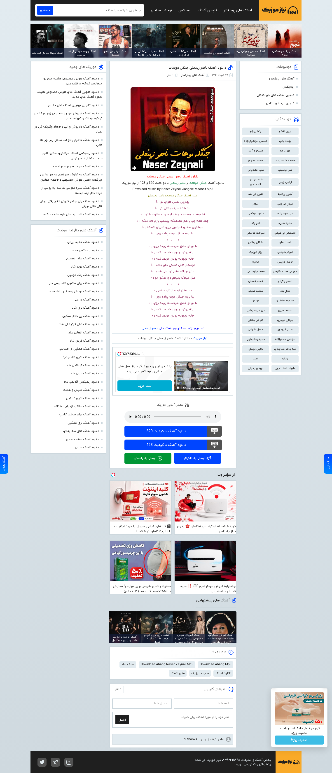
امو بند (255, 223)
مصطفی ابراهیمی (285, 233)
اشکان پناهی (255, 242)
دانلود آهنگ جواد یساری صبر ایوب (76, 166)
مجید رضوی (255, 160)
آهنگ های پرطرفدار (237, 10)
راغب (256, 359)
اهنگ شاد (128, 664)
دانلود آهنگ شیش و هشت (81, 390)
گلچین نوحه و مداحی (280, 103)
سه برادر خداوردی (285, 349)
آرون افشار (285, 131)
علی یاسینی (285, 170)
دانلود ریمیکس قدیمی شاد (81, 382)
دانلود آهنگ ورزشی (86, 300)
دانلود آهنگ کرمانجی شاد (82, 365)
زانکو (285, 359)
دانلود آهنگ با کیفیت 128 (166, 445)
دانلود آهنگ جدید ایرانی (83, 242)
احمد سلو (285, 242)
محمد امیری (285, 310)
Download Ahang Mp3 (215, 664)
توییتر (42, 762)
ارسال (122, 720)
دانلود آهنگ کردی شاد (84, 341)
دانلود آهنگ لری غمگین (83, 423)
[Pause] (178, 387)
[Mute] (184, 387)
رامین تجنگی (255, 349)
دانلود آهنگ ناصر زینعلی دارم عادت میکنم (71, 214)
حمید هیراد (285, 223)
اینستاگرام (68, 762)
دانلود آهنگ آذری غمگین (82, 398)
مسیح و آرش (256, 151)
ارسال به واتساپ (145, 458)
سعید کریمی (255, 291)
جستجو (45, 10)
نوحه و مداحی (161, 10)
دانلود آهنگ (223, 673)
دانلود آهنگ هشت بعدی (82, 439)
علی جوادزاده (285, 213)
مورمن (256, 301)
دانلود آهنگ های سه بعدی (81, 431)
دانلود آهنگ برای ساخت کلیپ (79, 414)
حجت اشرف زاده (285, 160)
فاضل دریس (285, 262)
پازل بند (285, 291)
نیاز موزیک (280, 10)
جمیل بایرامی (255, 329)
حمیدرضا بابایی (255, 339)
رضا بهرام (255, 131)
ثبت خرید (145, 386)
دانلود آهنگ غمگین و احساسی (79, 349)
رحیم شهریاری (285, 329)
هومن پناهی (255, 320)
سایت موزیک (200, 673)
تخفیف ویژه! (299, 740)
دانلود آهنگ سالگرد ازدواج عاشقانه (76, 406)
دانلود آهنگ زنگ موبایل (83, 275)
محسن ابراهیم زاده (255, 141)
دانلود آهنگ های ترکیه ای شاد (79, 324)
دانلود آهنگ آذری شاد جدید (81, 357)
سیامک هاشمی (256, 233)
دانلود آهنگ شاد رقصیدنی (82, 258)
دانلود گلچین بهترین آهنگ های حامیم (73, 105)
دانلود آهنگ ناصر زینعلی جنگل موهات (197, 67)
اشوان (255, 204)
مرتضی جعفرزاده (285, 339)
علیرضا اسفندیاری (285, 368)
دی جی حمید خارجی (285, 271)
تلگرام (55, 762)
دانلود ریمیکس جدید (85, 250)
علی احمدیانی (256, 170)
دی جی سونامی (255, 310)
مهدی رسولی (255, 368)
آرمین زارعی (285, 182)
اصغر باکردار (285, 281)
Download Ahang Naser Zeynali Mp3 (167, 664)
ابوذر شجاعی (285, 252)
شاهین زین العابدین (256, 182)
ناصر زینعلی (150, 328)
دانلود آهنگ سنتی (87, 447)
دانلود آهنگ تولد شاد (85, 267)
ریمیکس (184, 10)
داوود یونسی (256, 213)
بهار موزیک (255, 252)
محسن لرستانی (256, 271)
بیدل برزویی (285, 204)
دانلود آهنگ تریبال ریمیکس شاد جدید (73, 291)
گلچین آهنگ (207, 10)
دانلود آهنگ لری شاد (85, 308)
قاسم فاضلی (255, 281)
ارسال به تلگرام (194, 458)
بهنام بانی (285, 141)
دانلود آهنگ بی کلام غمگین (80, 316)
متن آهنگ (178, 673)
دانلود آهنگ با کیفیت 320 (166, 431)
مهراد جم (285, 151)
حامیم (255, 262)
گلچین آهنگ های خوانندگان (275, 95)
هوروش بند (255, 194)
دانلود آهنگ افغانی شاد (83, 333)
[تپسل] (119, 354)
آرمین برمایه (285, 194)
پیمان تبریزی (285, 320)
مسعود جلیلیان (285, 301)
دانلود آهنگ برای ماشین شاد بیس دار (74, 283)
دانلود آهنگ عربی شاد (84, 373)
